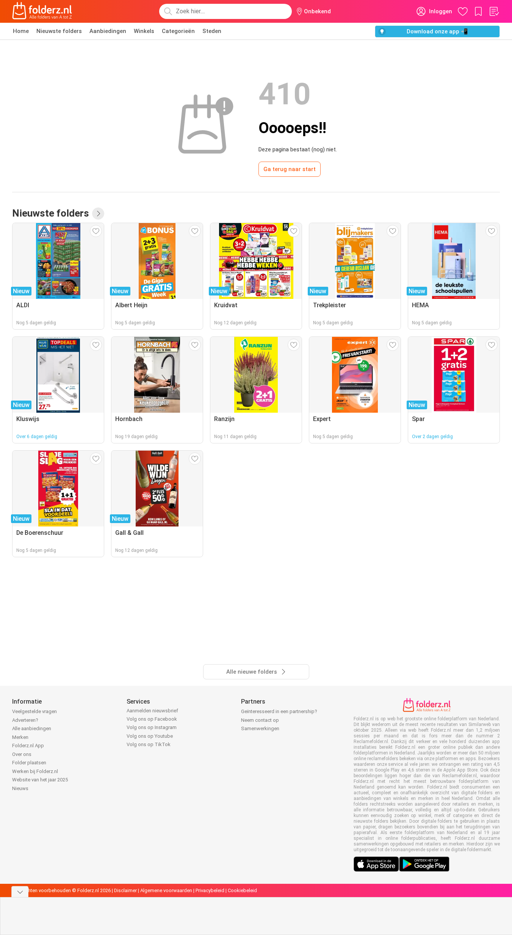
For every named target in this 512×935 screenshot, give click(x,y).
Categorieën (178, 31)
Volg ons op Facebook (152, 719)
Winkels (144, 31)
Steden (211, 31)
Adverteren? (25, 720)
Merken (20, 737)
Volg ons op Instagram (152, 727)
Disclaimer (125, 890)
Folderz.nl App (28, 745)
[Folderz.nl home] (42, 11)
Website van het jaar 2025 (40, 780)
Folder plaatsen (29, 762)
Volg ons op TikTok (149, 744)
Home (21, 31)
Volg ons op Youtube (150, 736)
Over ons (21, 754)
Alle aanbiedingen (31, 728)
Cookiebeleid (242, 890)
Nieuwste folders (59, 31)
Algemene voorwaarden (166, 890)
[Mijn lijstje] (494, 11)
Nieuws (20, 788)
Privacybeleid (210, 890)
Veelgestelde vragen (34, 711)
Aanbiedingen (107, 31)
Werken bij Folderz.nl (35, 771)
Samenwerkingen (260, 728)
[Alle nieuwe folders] (98, 213)
